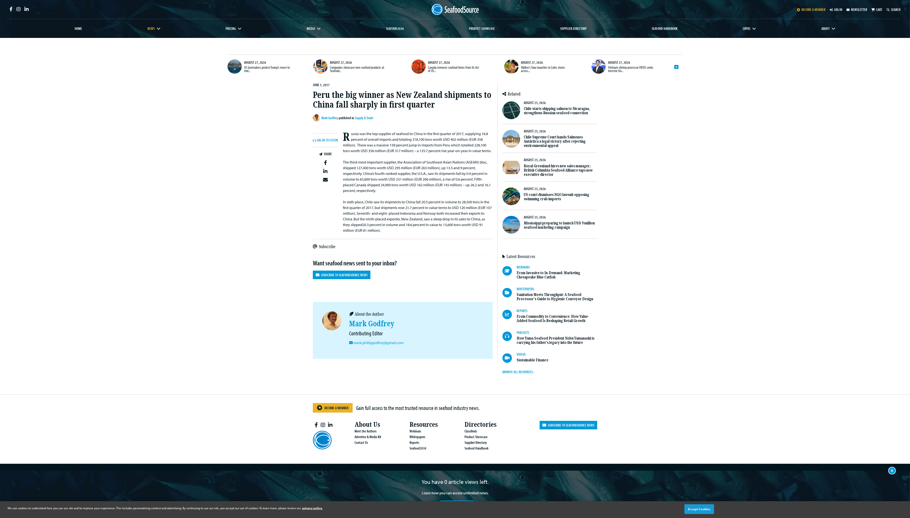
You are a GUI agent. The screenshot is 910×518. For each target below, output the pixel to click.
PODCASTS (523, 332)
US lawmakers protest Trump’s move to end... (267, 69)
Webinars (415, 431)
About (825, 28)
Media (311, 28)
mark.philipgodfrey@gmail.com (379, 342)
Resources (424, 424)
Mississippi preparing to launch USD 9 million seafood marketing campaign (559, 225)
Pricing (231, 28)
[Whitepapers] (509, 292)
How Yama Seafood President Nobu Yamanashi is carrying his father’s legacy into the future (555, 340)
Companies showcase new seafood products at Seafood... (357, 69)
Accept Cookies (699, 509)
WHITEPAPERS (525, 288)
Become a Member (336, 407)
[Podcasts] (509, 336)
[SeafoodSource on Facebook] (11, 9)
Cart (879, 9)
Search (896, 9)
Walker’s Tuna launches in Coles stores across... (543, 69)
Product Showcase (482, 28)
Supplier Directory (573, 28)
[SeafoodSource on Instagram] (18, 9)
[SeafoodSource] (455, 9)
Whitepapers (417, 436)
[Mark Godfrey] (317, 117)
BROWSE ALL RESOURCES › (518, 371)
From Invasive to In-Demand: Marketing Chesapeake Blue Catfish (548, 275)
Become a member (813, 9)
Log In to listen (327, 140)
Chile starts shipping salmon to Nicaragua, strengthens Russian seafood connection (557, 111)
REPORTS (522, 310)
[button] (325, 162)
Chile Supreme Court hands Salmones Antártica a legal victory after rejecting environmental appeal (555, 141)
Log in (838, 9)
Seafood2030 (395, 28)
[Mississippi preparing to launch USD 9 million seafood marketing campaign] (511, 225)
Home (78, 28)
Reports (414, 442)
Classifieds (470, 431)
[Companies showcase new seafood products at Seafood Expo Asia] (320, 66)
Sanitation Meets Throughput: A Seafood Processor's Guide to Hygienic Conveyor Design (555, 297)
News (151, 28)
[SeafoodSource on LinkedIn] (26, 9)
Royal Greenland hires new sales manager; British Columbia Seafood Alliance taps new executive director (558, 170)
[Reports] (509, 314)
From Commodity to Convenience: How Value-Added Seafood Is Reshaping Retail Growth (553, 318)
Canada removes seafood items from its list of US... (453, 69)
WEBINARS (523, 267)
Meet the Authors (366, 431)
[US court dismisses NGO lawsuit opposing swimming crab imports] (511, 196)
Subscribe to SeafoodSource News (343, 275)
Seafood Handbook (665, 28)
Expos (746, 28)
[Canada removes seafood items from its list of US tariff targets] (418, 66)
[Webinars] (509, 271)
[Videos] (509, 358)
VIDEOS (521, 354)
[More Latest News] (676, 67)
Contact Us (361, 442)
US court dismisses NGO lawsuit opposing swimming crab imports (556, 197)
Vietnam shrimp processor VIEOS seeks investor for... (630, 69)
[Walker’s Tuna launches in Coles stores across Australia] (511, 66)
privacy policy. (312, 508)
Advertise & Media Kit (368, 436)
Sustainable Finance (532, 360)
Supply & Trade (364, 117)
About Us (367, 424)
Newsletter (859, 9)
